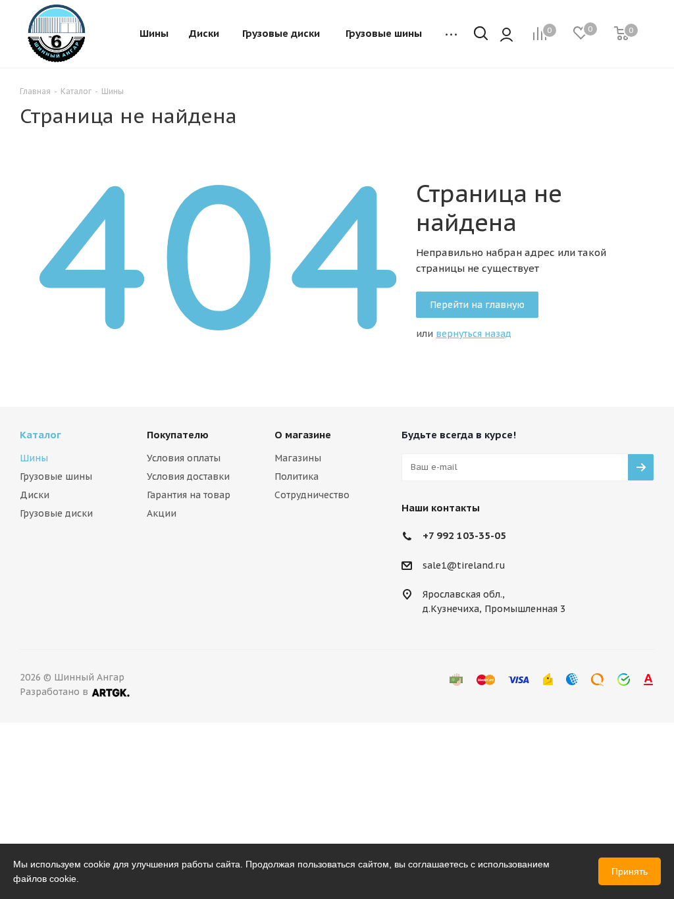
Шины (34, 458)
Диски (34, 495)
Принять (629, 871)
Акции (161, 513)
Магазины (297, 458)
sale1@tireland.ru (464, 565)
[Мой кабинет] (506, 34)
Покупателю (178, 434)
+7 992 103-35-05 (464, 535)
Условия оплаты (183, 458)
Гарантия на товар (188, 495)
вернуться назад (473, 334)
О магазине (302, 434)
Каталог (40, 434)
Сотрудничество (312, 495)
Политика (296, 476)
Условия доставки (188, 476)
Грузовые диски (56, 513)
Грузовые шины (56, 476)
